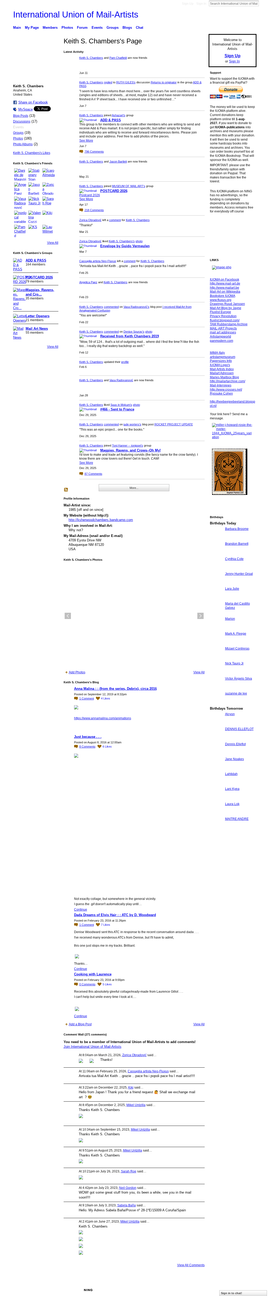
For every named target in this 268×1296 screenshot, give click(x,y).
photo (139, 241)
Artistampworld (220, 336)
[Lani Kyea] (216, 798)
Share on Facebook (33, 102)
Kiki (130, 1087)
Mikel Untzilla (136, 1105)
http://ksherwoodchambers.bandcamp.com (101, 520)
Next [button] (200, 616)
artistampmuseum (222, 357)
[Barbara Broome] (216, 538)
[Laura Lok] (216, 813)
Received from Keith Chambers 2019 (129, 336)
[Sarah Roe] (48, 202)
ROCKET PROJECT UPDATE (173, 424)
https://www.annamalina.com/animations (102, 718)
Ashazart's (118, 115)
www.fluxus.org (220, 300)
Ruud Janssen (51, 1290)
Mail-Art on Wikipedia (225, 291)
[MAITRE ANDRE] (216, 828)
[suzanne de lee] (216, 703)
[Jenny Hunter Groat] (216, 583)
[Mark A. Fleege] (216, 643)
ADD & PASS (36, 260)
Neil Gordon (127, 1188)
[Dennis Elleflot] (216, 754)
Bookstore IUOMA (222, 296)
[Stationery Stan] (34, 174)
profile (125, 361)
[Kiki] (48, 217)
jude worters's (132, 424)
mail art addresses (223, 332)
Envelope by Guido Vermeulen (125, 246)
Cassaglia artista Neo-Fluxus (97, 261)
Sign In (201, 3)
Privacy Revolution (223, 316)
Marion (230, 619)
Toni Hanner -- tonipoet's (127, 445)
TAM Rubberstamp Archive (229, 324)
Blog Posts (20, 116)
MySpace (25, 109)
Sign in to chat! (231, 1293)
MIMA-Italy (217, 353)
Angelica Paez (88, 282)
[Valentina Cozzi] (34, 217)
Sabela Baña (126, 1205)
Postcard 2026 (89, 195)
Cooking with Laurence (92, 974)
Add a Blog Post (80, 1024)
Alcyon (230, 714)
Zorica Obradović (90, 220)
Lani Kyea (232, 789)
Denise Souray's (134, 331)
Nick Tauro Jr (234, 663)
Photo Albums (23, 144)
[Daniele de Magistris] (20, 174)
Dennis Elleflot (235, 744)
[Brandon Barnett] (216, 553)
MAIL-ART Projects (223, 328)
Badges (197, 1290)
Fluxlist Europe (220, 312)
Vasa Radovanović (121, 380)
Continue (80, 909)
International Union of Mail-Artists (75, 14)
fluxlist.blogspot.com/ (224, 320)
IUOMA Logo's (220, 365)
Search (263, 3)
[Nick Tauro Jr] (34, 202)
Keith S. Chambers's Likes (31, 153)
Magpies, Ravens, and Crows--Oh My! (130, 450)
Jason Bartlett (118, 161)
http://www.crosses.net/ (226, 389)
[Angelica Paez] (20, 188)
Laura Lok (232, 804)
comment (115, 220)
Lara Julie (232, 589)
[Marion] (216, 628)
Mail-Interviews (220, 385)
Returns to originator (164, 82)
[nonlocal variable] (20, 217)
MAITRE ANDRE (237, 819)
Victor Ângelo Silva (238, 678)
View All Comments (191, 1265)
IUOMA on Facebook (224, 279)
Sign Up (187, 3)
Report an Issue (217, 1290)
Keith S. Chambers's (122, 241)
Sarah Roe (128, 1171)
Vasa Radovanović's (136, 306)
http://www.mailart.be (224, 288)
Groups (18, 133)
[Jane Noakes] (216, 769)
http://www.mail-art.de (225, 283)
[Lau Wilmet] (48, 231)
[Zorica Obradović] (48, 188)
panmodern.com (221, 341)
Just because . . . (88, 737)
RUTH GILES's (126, 82)
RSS (66, 490)
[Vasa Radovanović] (20, 202)
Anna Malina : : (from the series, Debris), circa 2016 (115, 689)
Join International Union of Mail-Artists (92, 1047)
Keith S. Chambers (91, 57)
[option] (134, 616)
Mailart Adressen (222, 373)
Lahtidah (231, 774)
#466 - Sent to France (117, 409)
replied (108, 82)
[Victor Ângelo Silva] (216, 688)
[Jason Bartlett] (34, 188)
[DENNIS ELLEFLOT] (216, 738)
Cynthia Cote (234, 559)
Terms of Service (244, 1290)
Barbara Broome (237, 529)
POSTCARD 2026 (39, 277)
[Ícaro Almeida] (48, 174)
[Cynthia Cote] (216, 568)
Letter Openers (37, 316)
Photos (18, 138)
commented (111, 306)
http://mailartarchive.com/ (227, 381)
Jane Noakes (234, 759)
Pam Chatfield (118, 57)
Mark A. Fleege (235, 633)
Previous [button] (68, 616)
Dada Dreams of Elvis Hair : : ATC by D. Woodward (115, 915)
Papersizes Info (221, 361)
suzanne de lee (236, 693)
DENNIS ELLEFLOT (239, 729)
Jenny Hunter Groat (239, 574)
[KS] (34, 231)
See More (86, 140)
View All (52, 243)
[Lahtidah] (216, 783)
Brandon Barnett (236, 544)
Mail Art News (37, 329)
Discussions (21, 121)
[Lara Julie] (216, 598)
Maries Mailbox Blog (224, 377)
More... (134, 487)
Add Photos (77, 672)
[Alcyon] (216, 724)
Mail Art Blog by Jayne (225, 308)
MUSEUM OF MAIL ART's (128, 186)
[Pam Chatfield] (20, 231)
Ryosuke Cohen (221, 393)
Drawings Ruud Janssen (227, 304)
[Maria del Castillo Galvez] (216, 613)
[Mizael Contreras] (216, 658)
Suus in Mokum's (121, 404)
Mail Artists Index (222, 369)
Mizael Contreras (237, 648)
